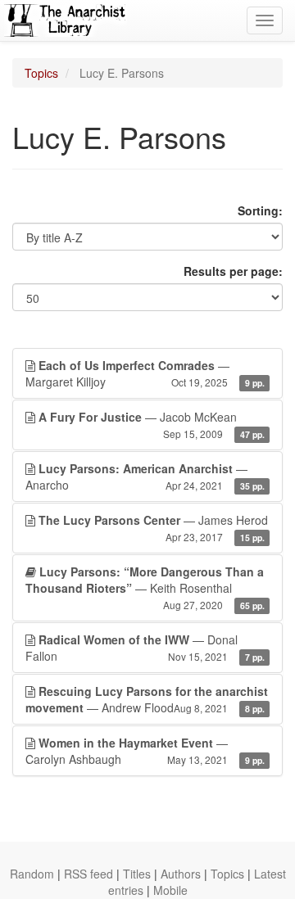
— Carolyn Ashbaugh (145, 750)
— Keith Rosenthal (145, 587)
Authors (181, 873)
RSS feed (88, 873)
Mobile (170, 890)
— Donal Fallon (145, 647)
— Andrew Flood (146, 699)
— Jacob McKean (152, 424)
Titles (137, 873)
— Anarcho (145, 476)
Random (32, 873)
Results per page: (233, 271)
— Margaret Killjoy (145, 373)
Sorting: (260, 210)
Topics (41, 73)
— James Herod (153, 528)
